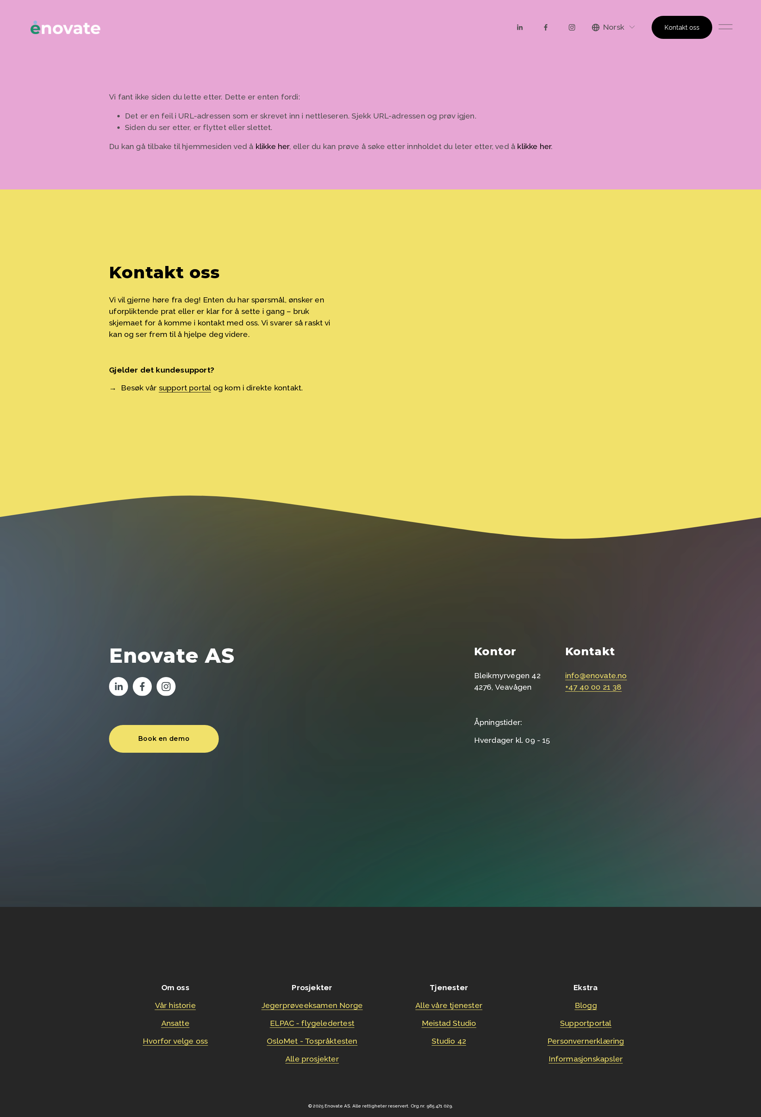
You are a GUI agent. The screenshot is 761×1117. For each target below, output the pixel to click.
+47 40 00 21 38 (593, 687)
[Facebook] (546, 27)
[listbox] (614, 27)
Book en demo (164, 738)
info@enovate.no (596, 675)
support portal (185, 387)
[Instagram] (572, 27)
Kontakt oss (682, 27)
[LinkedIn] (520, 27)
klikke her (272, 146)
